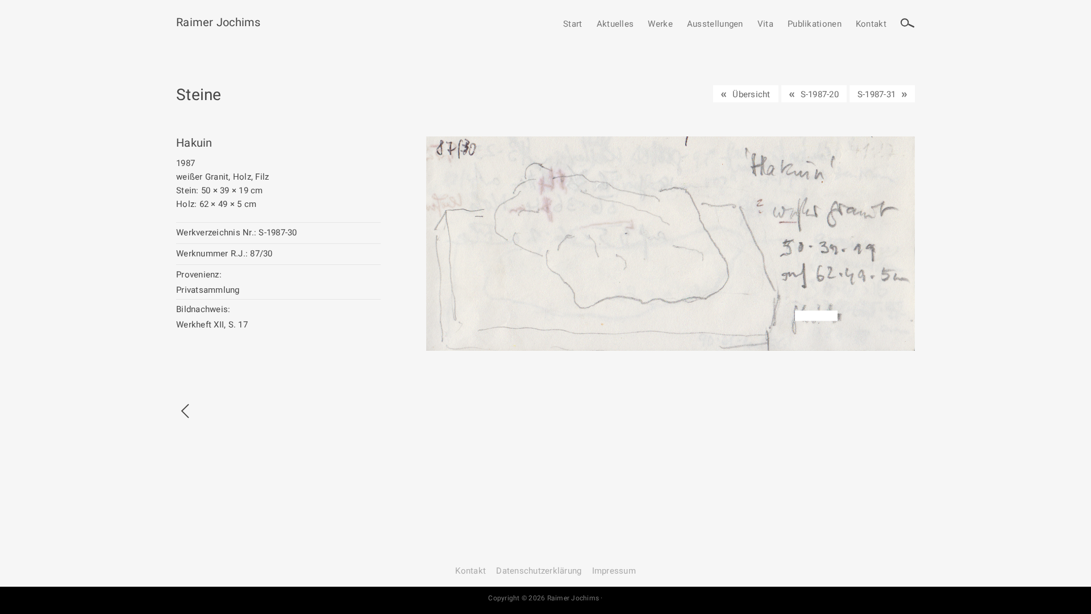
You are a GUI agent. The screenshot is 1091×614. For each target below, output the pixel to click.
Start (572, 24)
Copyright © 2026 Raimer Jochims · (545, 598)
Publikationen (815, 24)
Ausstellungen (715, 24)
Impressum (614, 571)
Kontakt (871, 24)
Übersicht (751, 94)
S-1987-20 (820, 94)
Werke (660, 24)
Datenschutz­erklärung (538, 571)
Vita (765, 24)
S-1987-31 (876, 94)
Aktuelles (615, 24)
